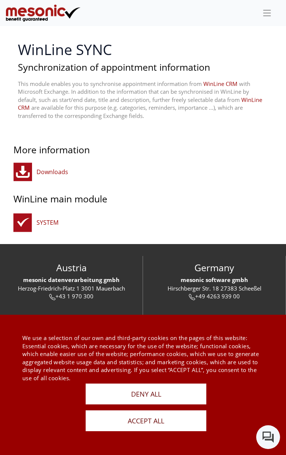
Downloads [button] (52, 172)
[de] (43, 12)
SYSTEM (47, 222)
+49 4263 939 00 (217, 296)
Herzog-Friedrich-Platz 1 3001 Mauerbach (71, 288)
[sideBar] (267, 13)
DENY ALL (146, 394)
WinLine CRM (220, 83)
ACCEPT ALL (146, 420)
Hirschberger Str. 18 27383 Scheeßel (214, 288)
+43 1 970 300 (74, 296)
